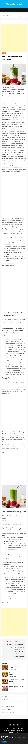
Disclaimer (6, 703)
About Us (6, 696)
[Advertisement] (14, 38)
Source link (5, 602)
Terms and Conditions (9, 706)
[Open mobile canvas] (1, 9)
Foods (4, 53)
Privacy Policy (7, 709)
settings (16, 739)
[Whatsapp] (17, 725)
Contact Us (6, 699)
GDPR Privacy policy (9, 712)
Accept (4, 741)
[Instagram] (14, 725)
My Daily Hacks (14, 4)
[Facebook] (10, 725)
